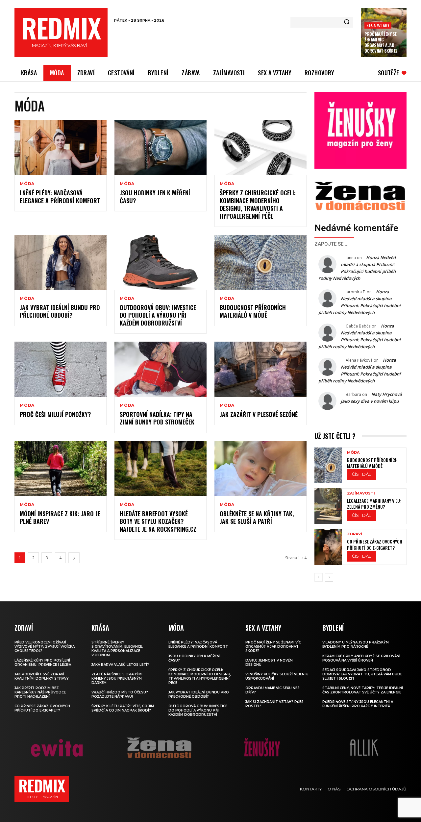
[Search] (346, 22)
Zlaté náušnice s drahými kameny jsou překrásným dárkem (116, 678)
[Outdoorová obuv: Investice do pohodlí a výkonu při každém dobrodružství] (160, 262)
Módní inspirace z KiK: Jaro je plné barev (60, 517)
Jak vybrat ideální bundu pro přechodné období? (60, 311)
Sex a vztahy (377, 25)
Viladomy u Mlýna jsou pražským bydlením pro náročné (355, 644)
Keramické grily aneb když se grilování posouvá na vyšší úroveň (361, 658)
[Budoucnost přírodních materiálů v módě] (260, 262)
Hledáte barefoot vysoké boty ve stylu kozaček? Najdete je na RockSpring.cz (158, 521)
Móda (27, 184)
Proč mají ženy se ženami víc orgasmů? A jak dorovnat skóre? (381, 42)
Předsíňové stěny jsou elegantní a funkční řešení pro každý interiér (357, 704)
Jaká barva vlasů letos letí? (120, 665)
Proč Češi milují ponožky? (55, 414)
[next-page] (74, 557)
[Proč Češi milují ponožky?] (60, 369)
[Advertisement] (234, 42)
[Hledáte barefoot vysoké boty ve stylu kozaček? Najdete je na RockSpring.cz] (160, 468)
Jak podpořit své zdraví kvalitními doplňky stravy (41, 676)
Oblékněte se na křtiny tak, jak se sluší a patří (257, 517)
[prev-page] (318, 577)
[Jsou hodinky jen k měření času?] (160, 147)
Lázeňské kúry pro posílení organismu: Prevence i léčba (42, 662)
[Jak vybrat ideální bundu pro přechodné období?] (60, 262)
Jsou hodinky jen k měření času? (155, 196)
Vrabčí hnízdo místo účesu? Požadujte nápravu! (119, 694)
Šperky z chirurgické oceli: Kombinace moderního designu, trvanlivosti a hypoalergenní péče (258, 204)
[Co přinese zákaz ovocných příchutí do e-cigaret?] (328, 547)
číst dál (361, 474)
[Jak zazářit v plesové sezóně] (260, 369)
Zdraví (354, 534)
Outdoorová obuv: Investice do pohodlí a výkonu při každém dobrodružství (158, 315)
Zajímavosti (361, 493)
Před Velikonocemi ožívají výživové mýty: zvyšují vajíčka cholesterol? (44, 646)
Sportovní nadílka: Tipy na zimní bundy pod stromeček (157, 418)
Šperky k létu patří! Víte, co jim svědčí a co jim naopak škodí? (122, 708)
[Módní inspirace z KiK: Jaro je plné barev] (60, 468)
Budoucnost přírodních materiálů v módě (253, 311)
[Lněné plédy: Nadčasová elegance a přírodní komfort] (60, 147)
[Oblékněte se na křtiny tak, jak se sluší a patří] (260, 468)
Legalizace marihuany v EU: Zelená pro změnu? (374, 503)
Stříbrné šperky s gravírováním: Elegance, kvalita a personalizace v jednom (117, 648)
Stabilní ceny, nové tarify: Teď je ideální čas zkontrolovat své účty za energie (362, 690)
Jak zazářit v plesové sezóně (259, 414)
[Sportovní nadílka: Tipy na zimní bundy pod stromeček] (160, 369)
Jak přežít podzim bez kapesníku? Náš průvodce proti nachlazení (40, 692)
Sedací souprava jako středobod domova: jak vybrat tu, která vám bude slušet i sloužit (362, 674)
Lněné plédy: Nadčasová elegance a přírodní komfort (60, 196)
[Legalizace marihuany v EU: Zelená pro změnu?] (328, 506)
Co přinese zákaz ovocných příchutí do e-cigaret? (374, 544)
